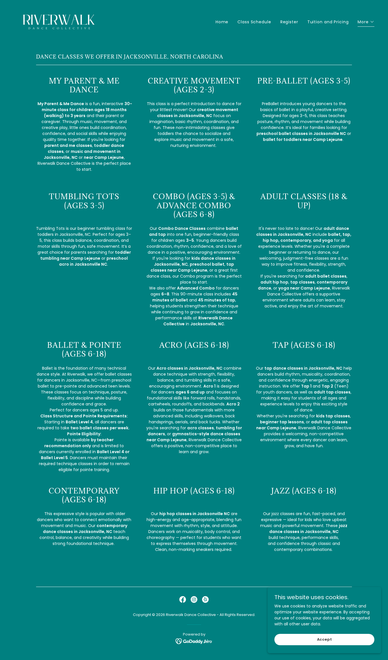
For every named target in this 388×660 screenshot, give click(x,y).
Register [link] (289, 22)
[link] (59, 21)
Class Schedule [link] (254, 22)
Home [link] (222, 22)
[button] (366, 22)
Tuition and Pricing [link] (328, 22)
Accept (324, 639)
